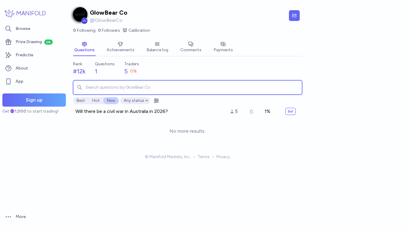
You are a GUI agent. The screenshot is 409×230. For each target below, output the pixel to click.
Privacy (223, 156)
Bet (290, 111)
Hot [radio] (96, 100)
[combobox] (187, 87)
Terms (204, 156)
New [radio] (111, 100)
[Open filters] (156, 100)
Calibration (139, 30)
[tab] (84, 47)
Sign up (34, 100)
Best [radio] (81, 100)
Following (84, 30)
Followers (109, 30)
